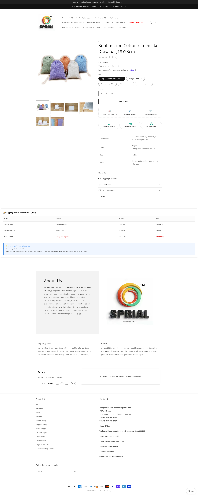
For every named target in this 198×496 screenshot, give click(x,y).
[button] (80, 17)
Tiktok (38, 412)
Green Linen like (144, 84)
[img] (106, 57)
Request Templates (43, 445)
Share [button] (103, 196)
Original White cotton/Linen (112, 79)
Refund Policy (41, 421)
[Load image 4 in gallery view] (86, 107)
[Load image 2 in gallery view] (57, 107)
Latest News (40, 437)
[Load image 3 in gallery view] (71, 107)
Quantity (101, 89)
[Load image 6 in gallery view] (57, 121)
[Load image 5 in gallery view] (42, 121)
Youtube (39, 416)
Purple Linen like (107, 84)
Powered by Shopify (105, 491)
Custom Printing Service (45, 449)
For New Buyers (41, 433)
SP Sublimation (95, 491)
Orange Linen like (135, 79)
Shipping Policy (41, 425)
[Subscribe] (74, 471)
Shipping (101, 66)
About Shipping (41, 429)
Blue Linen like (126, 84)
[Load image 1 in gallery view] (42, 107)
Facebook (39, 408)
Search (38, 404)
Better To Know (41, 441)
